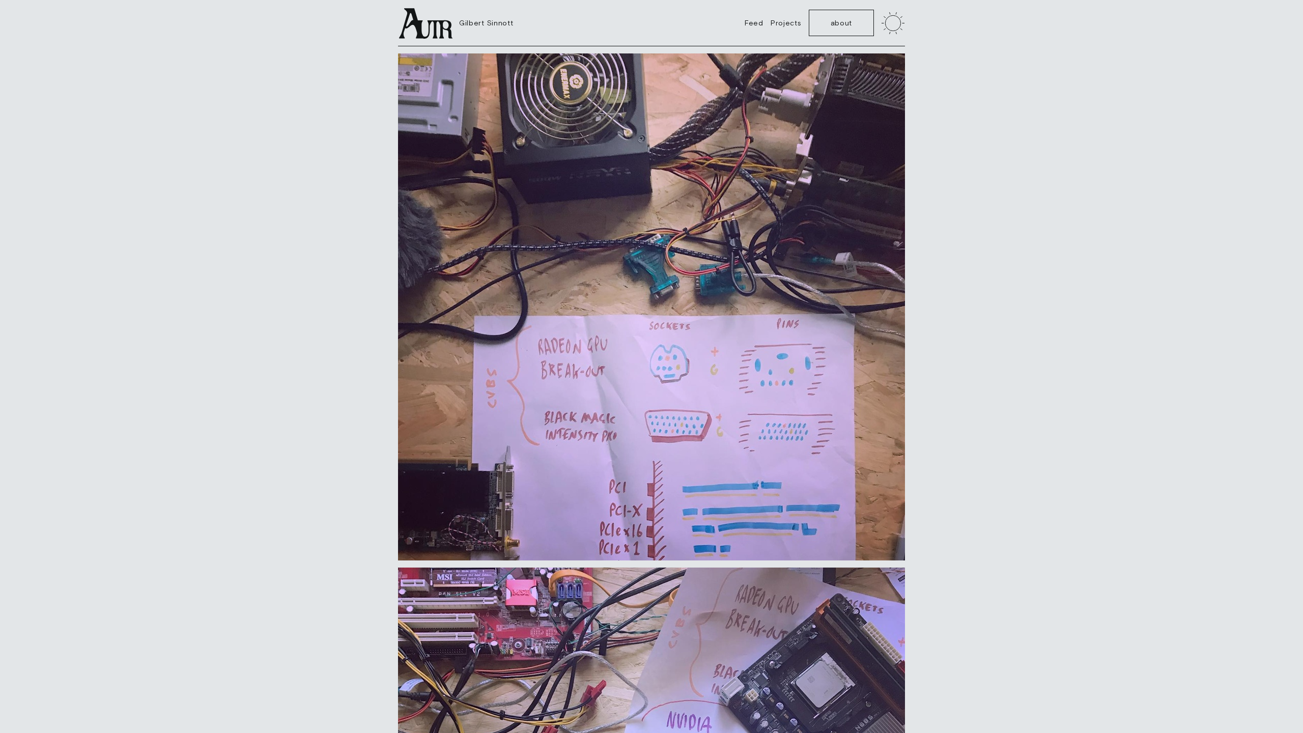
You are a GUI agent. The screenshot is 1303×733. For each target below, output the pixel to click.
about (842, 23)
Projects (786, 23)
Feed (754, 23)
